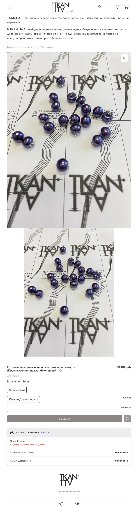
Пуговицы (47, 47)
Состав (127, 397)
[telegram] (61, 504)
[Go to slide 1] (11, 56)
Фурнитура (29, 47)
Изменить (45, 432)
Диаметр (126, 407)
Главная (12, 47)
